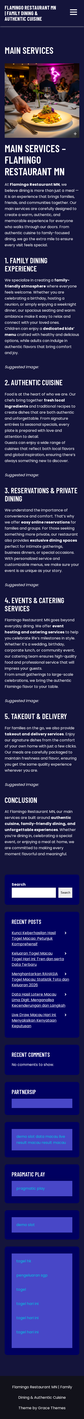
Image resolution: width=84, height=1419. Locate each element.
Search (19, 884)
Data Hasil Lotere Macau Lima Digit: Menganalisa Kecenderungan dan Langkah (38, 1000)
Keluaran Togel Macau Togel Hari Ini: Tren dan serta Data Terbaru (38, 959)
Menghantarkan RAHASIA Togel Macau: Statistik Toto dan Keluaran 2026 (40, 979)
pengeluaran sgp (32, 1275)
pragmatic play (30, 1188)
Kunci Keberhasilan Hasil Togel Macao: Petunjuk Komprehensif (34, 938)
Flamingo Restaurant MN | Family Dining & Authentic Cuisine (30, 13)
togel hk (23, 1261)
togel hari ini (27, 1303)
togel (21, 1289)
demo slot (25, 1136)
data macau (47, 1136)
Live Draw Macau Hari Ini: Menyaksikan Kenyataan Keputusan (34, 1020)
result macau (54, 1142)
